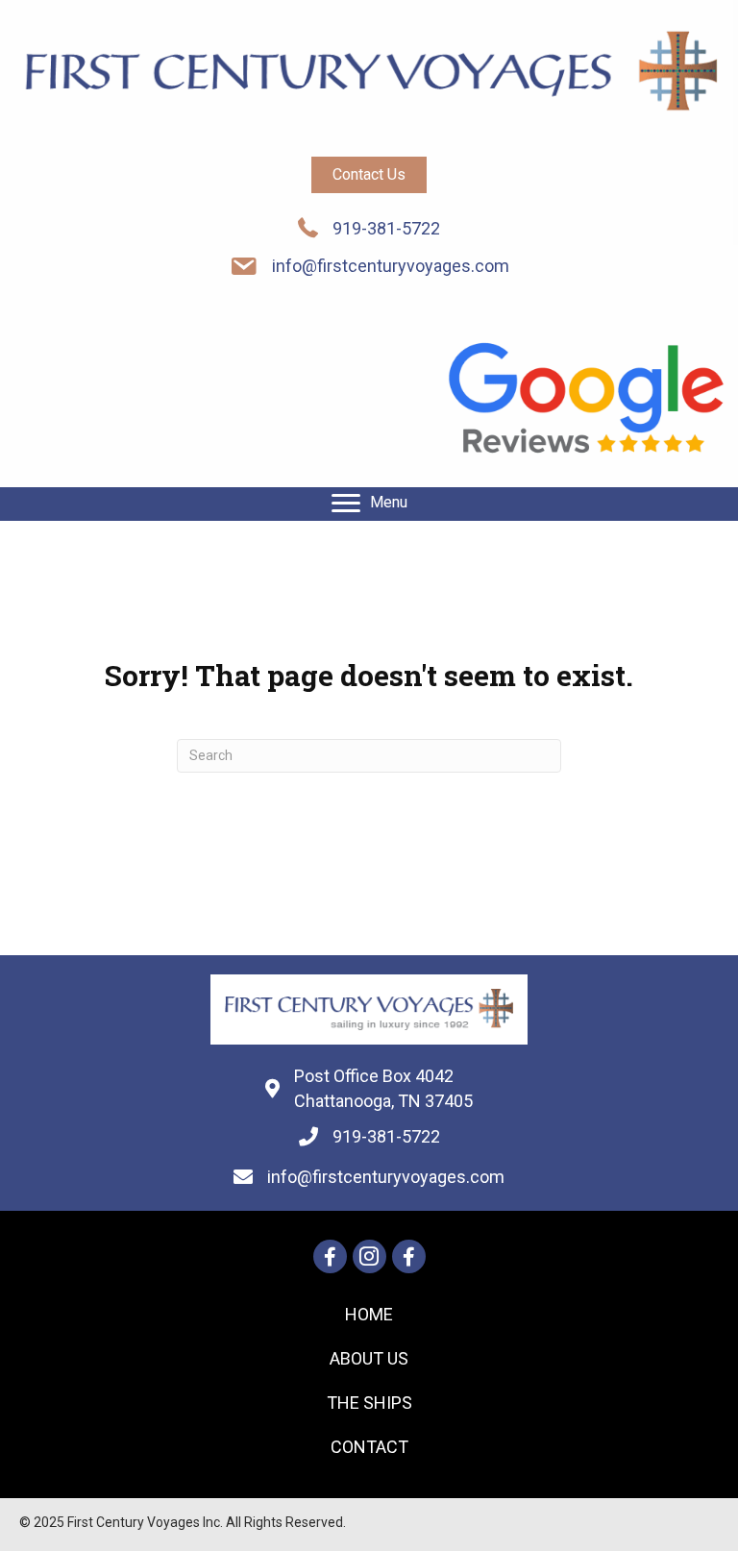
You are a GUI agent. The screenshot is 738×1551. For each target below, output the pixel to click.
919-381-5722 (386, 228)
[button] (369, 175)
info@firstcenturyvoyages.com (390, 266)
